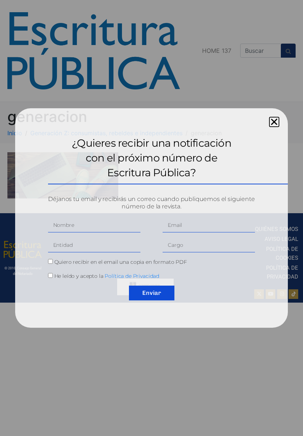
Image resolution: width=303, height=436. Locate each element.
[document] (151, 218)
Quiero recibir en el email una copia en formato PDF (120, 262)
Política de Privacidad (132, 276)
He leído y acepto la (107, 276)
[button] (274, 121)
